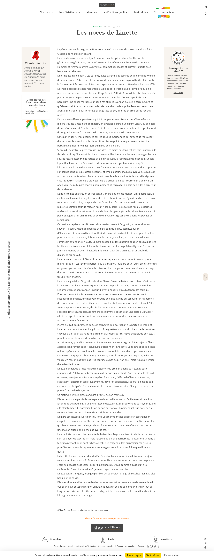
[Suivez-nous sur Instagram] (205, 543)
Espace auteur (165, 12)
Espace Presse (60, 546)
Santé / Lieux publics (115, 12)
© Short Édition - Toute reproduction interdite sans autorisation (82, 510)
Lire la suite (178, 92)
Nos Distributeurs (69, 12)
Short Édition (140, 12)
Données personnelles (126, 546)
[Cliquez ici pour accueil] (107, 528)
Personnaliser (171, 555)
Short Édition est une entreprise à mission (107, 518)
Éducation (91, 12)
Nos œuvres (46, 12)
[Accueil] (107, 5)
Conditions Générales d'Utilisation (82, 546)
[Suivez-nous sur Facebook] (158, 546)
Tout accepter (134, 555)
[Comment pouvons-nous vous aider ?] (205, 277)
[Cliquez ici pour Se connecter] (205, 14)
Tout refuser (153, 555)
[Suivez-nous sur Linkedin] (205, 538)
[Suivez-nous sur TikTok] (205, 547)
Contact (141, 546)
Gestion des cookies (106, 546)
